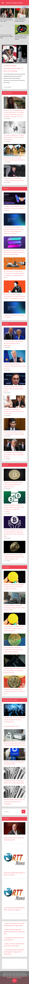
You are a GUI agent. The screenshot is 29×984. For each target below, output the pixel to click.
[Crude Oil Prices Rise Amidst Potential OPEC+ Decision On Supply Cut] (14, 883)
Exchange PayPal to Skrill (11, 725)
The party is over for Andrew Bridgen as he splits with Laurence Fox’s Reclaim (14, 411)
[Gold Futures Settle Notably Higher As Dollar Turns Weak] (14, 848)
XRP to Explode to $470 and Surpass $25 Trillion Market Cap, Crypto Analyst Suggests (13, 649)
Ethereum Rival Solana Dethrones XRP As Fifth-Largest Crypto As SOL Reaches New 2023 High (14, 252)
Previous (4, 47)
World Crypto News (14, 3)
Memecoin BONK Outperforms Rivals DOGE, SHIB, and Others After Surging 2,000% (14, 607)
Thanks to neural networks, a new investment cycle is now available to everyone (14, 208)
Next (8, 47)
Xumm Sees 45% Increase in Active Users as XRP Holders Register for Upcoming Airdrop (14, 628)
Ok (14, 980)
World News (7, 92)
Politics (5, 323)
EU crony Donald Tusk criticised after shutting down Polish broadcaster (13, 343)
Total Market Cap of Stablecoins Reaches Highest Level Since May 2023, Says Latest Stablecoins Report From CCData (14, 65)
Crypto (5, 188)
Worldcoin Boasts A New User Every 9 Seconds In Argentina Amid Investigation (14, 801)
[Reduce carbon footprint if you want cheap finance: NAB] (14, 822)
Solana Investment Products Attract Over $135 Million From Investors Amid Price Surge (14, 670)
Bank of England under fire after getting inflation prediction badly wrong (13, 388)
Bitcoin (5, 464)
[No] (27, 977)
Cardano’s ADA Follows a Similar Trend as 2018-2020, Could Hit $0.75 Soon (14, 691)
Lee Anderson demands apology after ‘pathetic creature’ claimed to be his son (14, 454)
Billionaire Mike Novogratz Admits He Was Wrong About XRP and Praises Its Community (14, 586)
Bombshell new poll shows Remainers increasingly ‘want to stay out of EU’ (14, 365)
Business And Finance (10, 699)
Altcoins (6, 566)
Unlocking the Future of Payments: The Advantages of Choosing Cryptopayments (14, 719)
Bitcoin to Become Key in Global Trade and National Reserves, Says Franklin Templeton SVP (14, 556)
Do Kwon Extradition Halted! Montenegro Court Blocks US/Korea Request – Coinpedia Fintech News (14, 296)
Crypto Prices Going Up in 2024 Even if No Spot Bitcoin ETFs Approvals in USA (13, 484)
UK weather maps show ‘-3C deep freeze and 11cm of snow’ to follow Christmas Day (14, 136)
